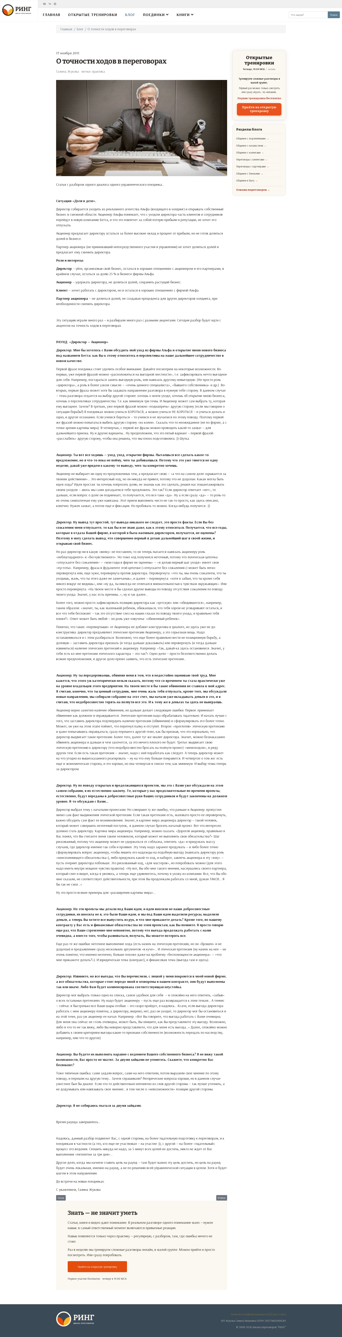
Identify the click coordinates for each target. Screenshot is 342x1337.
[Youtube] (44, 4)
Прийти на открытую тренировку (97, 1266)
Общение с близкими (249, 173)
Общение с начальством (251, 145)
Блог (130, 14)
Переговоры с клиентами (252, 159)
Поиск (334, 15)
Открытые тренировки (92, 14)
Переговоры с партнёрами (252, 166)
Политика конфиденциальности (250, 1314)
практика (98, 71)
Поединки (154, 14)
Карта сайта (278, 1314)
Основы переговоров (253, 189)
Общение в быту (247, 180)
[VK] (49, 4)
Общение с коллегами (250, 152)
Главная (51, 14)
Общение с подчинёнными (252, 138)
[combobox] (308, 14)
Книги (183, 14)
